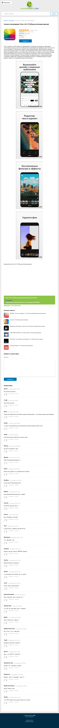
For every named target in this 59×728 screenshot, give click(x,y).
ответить (6, 393)
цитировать (11, 393)
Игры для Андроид (29, 716)
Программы (27, 33)
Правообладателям (29, 721)
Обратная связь (29, 720)
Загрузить (25, 41)
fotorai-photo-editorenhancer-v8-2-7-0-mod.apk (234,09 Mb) (23, 302)
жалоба (16, 393)
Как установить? (8, 300)
